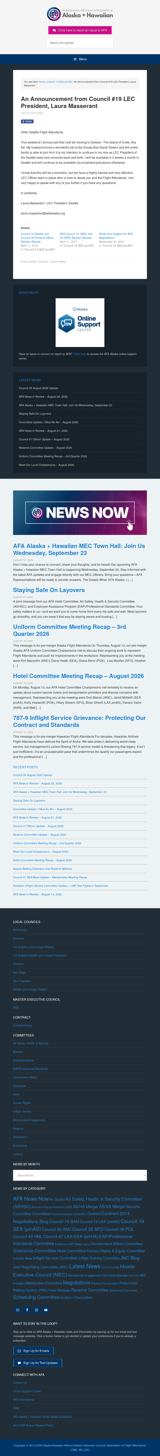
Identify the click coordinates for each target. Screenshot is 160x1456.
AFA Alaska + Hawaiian (80, 13)
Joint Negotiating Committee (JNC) (40, 1266)
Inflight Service (22, 1111)
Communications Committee (69, 1214)
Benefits (18, 1052)
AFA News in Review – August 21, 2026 (43, 431)
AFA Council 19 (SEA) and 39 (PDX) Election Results (76, 236)
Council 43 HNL (27, 1236)
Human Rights (22, 1103)
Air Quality (57, 1199)
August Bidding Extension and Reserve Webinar (42, 869)
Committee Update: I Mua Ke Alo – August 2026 (48, 422)
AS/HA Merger (85, 1206)
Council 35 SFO (88, 1229)
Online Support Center (27, 1391)
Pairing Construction (105, 1283)
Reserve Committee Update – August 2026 (45, 448)
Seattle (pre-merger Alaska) (30, 989)
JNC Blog (130, 1257)
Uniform (18, 1154)
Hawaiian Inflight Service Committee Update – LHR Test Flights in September (60, 886)
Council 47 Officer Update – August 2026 (44, 439)
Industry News (22, 1258)
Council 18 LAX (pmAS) (100, 1221)
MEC (16, 1007)
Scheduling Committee (36, 1297)
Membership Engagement (29, 1120)
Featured (86, 1244)
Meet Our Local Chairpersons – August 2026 (46, 465)
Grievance (19, 1086)
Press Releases (59, 1290)
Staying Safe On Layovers (35, 413)
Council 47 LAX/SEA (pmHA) (70, 1236)
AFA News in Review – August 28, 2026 (43, 396)
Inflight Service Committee (55, 1258)
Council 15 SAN (64, 1221)
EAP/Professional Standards (30, 1069)
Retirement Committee (123, 1290)
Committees (41, 1213)
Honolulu (18, 938)
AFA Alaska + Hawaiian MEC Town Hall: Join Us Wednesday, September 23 (65, 405)
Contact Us (20, 1382)
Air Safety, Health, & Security (30, 1043)
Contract (93, 1213)
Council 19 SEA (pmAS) (52, 261)
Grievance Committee (34, 1250)
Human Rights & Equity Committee (116, 1250)
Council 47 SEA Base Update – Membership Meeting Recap (50, 877)
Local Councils (110, 1267)
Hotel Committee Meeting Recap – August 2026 (78, 675)
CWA (16, 1408)
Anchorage (20, 930)
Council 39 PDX (118, 1229)
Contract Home (22, 1025)
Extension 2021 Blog (68, 1244)
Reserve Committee (89, 1290)
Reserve (18, 1128)
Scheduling (20, 1145)
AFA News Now (31, 1198)
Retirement (20, 1137)
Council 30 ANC (56, 1229)
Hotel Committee (71, 1250)
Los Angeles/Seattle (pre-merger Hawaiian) (40, 955)
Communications (23, 1060)
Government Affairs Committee (117, 1243)
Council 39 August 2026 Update (38, 388)
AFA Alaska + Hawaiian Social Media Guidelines (42, 1417)
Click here (80, 354)
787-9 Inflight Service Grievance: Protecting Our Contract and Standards (79, 721)
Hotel (16, 1094)
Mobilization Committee (44, 1282)
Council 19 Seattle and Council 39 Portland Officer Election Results (37, 237)
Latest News (84, 1266)
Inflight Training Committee (99, 1257)
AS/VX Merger (112, 1206)
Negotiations (77, 1282)
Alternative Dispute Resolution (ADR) (52, 1207)
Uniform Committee (76, 1297)
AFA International (23, 1399)
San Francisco (22, 981)
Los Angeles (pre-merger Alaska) (33, 947)
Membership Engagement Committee (92, 1275)
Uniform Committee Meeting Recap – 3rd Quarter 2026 (53, 456)
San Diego (19, 972)
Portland (18, 964)
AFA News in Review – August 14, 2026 (37, 894)
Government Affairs (25, 1077)
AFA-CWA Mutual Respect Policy (33, 1425)
